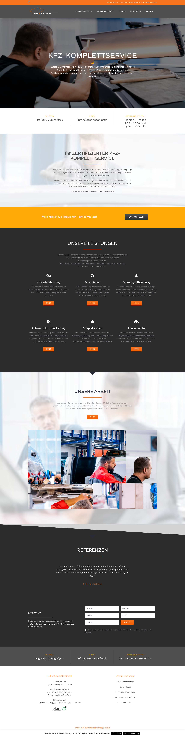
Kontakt (107, 728)
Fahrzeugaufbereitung (125, 692)
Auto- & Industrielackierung (125, 697)
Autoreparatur (60, 482)
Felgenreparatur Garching (125, 455)
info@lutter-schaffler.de (150, 2)
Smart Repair (125, 687)
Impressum (79, 728)
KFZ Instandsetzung (125, 682)
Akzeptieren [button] (117, 733)
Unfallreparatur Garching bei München (125, 482)
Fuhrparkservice (125, 702)
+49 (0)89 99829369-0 (50, 119)
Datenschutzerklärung (94, 728)
